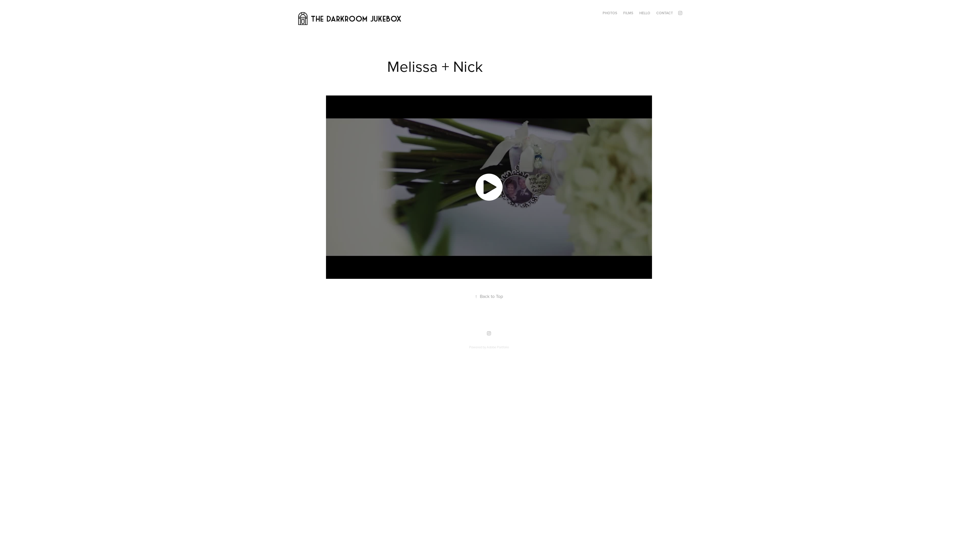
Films (628, 13)
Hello (644, 13)
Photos (610, 13)
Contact (664, 13)
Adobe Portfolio (498, 347)
